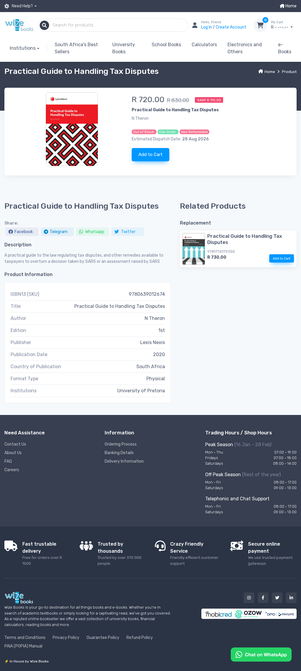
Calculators (204, 44)
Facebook (23, 231)
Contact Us (15, 444)
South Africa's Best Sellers (76, 48)
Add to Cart (150, 154)
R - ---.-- (280, 25)
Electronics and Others (245, 48)
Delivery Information (124, 461)
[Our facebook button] (263, 597)
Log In (207, 27)
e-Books (284, 48)
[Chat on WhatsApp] (261, 654)
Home (291, 6)
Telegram (59, 231)
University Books (123, 48)
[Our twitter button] (277, 597)
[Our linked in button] (291, 597)
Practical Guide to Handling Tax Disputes (244, 239)
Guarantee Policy (102, 637)
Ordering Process (121, 444)
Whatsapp (94, 231)
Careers (11, 469)
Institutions (23, 48)
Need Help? (22, 6)
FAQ (8, 461)
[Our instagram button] (249, 597)
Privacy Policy (66, 637)
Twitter (128, 231)
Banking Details (119, 452)
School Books (166, 44)
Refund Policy (139, 637)
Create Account (231, 27)
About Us (13, 452)
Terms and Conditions (25, 637)
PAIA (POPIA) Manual (23, 646)
